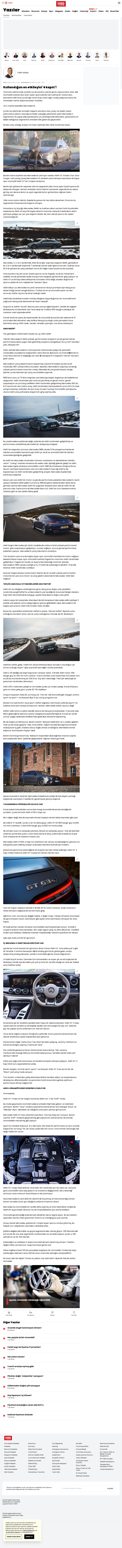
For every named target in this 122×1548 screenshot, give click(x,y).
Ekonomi (35, 11)
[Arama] (3, 3)
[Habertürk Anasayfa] (61, 3)
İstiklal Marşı (32, 1463)
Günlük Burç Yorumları (36, 1472)
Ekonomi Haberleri (10, 1449)
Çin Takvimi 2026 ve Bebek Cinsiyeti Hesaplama (107, 1454)
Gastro (93, 11)
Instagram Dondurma (60, 1449)
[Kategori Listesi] (119, 3)
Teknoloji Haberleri (10, 1469)
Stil (107, 11)
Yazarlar (6, 15)
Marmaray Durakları (107, 1443)
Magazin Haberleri (10, 1455)
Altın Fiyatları (8, 1472)
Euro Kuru (31, 1446)
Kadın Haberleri (9, 1466)
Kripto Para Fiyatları (35, 1449)
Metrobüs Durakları (82, 1476)
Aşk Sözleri (56, 1461)
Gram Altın (56, 1466)
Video (101, 11)
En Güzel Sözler (81, 1473)
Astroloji (55, 1446)
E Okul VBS (32, 1466)
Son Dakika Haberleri (11, 1443)
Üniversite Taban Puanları (82, 1462)
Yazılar (11, 10)
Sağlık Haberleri (9, 1463)
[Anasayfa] (8, 1438)
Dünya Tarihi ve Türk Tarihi (83, 1469)
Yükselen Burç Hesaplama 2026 (106, 1465)
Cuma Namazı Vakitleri (36, 1458)
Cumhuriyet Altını (82, 1446)
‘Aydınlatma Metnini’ (13, 1532)
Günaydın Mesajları (59, 1463)
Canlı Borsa (32, 1452)
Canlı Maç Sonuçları (83, 1452)
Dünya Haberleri (10, 1461)
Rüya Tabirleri (81, 1465)
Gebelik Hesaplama (107, 1462)
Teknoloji (84, 11)
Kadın (67, 11)
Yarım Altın (56, 1472)
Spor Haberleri (9, 1458)
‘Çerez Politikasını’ (28, 1530)
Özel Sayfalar (16, 15)
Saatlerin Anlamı (58, 1458)
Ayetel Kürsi (56, 1455)
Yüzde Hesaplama (106, 1469)
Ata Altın (79, 1443)
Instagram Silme (58, 1452)
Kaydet (110, 1488)
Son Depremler (57, 1443)
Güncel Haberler (10, 1452)
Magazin (59, 11)
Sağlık (75, 11)
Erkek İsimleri (104, 1446)
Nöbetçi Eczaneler (34, 1461)
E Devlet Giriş (32, 1469)
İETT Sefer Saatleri (106, 1459)
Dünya (44, 11)
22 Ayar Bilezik (81, 1449)
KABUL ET (29, 1537)
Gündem (26, 11)
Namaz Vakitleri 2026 (35, 1455)
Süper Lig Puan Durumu (84, 1455)
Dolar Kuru (32, 1443)
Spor (51, 11)
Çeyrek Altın (56, 1469)
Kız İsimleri (103, 1449)
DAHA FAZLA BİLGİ (14, 1537)
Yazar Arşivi (28, 15)
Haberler (7, 1446)
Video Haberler (81, 1458)
